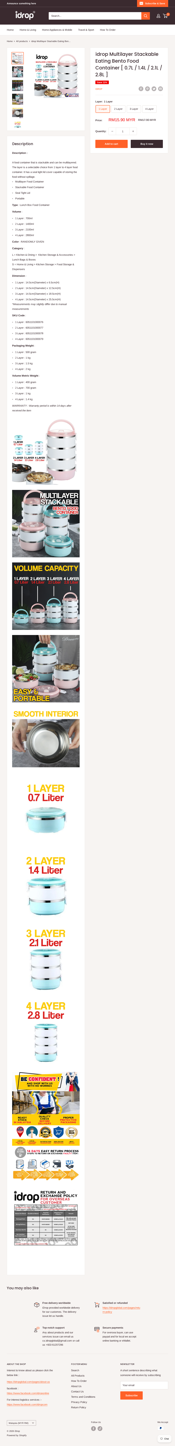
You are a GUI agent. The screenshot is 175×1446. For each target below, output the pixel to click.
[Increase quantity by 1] (133, 131)
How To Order (108, 29)
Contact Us (77, 1391)
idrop (98, 89)
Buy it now (146, 143)
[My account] (158, 16)
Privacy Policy (79, 1402)
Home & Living (28, 29)
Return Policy (78, 1407)
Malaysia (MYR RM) (18, 1423)
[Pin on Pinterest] (147, 88)
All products (22, 41)
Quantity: (100, 131)
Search (75, 1370)
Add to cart (111, 143)
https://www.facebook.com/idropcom (27, 1404)
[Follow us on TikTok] (100, 1428)
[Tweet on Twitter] (154, 88)
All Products (78, 1375)
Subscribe (131, 1395)
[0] (165, 16)
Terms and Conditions (83, 1396)
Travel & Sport (86, 29)
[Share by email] (160, 88)
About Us (76, 1386)
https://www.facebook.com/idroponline (28, 1393)
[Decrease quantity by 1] (112, 131)
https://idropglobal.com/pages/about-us (28, 1381)
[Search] (145, 16)
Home (10, 29)
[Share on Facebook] (141, 88)
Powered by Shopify (17, 1435)
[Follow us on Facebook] (93, 1428)
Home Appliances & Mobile (57, 29)
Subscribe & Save (155, 3)
